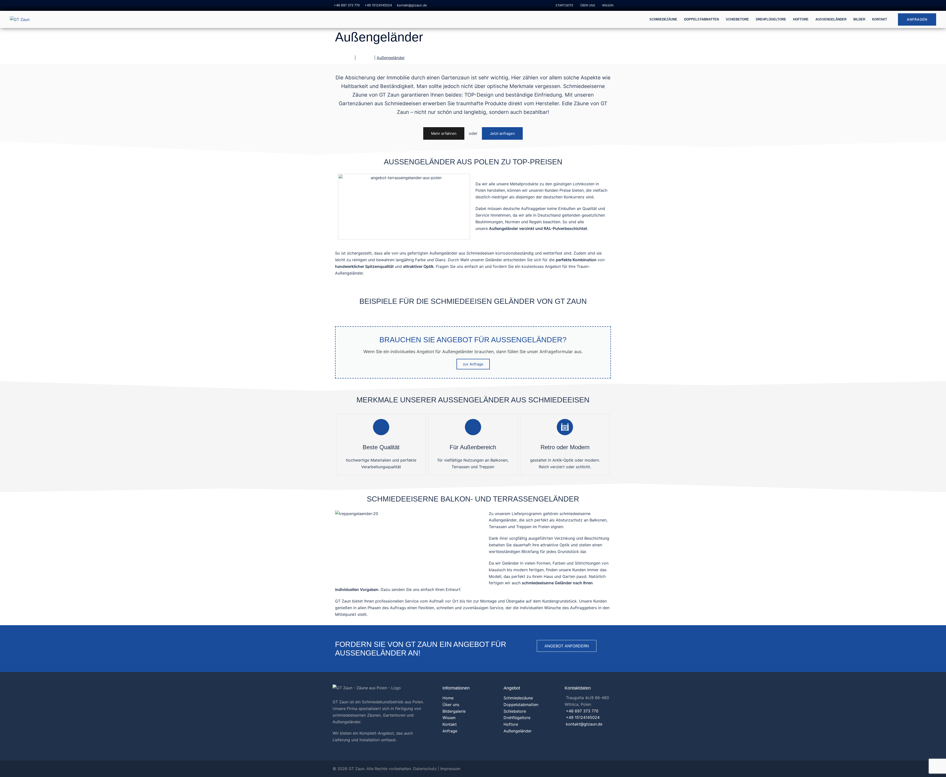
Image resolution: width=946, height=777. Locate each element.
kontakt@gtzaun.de (412, 5)
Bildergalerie (454, 711)
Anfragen (917, 19)
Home (448, 697)
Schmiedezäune (663, 19)
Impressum (450, 768)
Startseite (564, 5)
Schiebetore (737, 19)
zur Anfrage (473, 364)
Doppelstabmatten (701, 19)
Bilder (859, 19)
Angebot (365, 57)
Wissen (607, 5)
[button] (443, 133)
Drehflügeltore (771, 19)
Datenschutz (425, 768)
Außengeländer (830, 19)
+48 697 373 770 (347, 5)
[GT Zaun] (20, 19)
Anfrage (449, 730)
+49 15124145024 (378, 5)
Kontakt (879, 19)
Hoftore (801, 19)
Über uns (587, 5)
